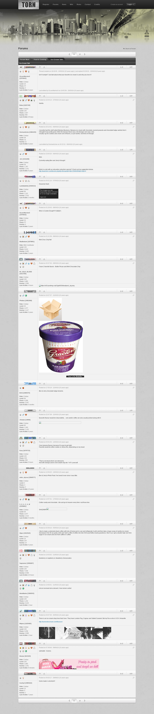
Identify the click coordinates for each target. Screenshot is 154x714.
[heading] (87, 81)
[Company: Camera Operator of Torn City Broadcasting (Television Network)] (31, 585)
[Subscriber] (29, 264)
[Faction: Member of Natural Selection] (34, 585)
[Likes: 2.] (122, 291)
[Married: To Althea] (29, 237)
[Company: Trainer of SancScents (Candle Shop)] (34, 648)
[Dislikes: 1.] (131, 150)
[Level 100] (23, 100)
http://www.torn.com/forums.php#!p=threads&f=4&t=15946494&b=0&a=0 (62, 171)
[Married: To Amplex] (26, 127)
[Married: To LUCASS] (26, 154)
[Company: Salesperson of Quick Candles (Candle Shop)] (34, 615)
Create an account (117, 4)
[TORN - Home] (28, 4)
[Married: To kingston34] (26, 472)
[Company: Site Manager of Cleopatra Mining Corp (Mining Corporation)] (31, 555)
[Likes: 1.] (122, 67)
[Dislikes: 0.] (131, 67)
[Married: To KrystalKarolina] (31, 442)
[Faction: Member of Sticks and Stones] (34, 100)
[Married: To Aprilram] (26, 499)
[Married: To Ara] (31, 264)
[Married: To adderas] (26, 415)
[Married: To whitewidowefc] (29, 100)
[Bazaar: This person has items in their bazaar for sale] (29, 127)
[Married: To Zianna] (26, 528)
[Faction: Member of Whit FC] (20, 446)
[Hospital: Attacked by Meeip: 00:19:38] (29, 181)
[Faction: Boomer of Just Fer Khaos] (20, 651)
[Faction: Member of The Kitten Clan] (29, 71)
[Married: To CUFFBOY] (31, 648)
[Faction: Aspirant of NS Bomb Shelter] (20, 267)
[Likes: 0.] (122, 123)
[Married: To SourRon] (29, 555)
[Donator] (29, 442)
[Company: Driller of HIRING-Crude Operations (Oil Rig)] (34, 264)
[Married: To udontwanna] (31, 615)
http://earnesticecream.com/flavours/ (50, 622)
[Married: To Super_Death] (26, 71)
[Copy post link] (134, 100)
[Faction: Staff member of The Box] (34, 555)
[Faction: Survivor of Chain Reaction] (20, 619)
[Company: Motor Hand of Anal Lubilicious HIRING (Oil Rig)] (34, 442)
